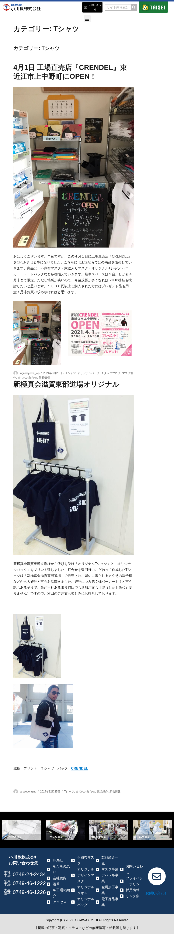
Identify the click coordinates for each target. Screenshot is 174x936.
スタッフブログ (111, 373)
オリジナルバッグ (88, 373)
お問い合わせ (156, 893)
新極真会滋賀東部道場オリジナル (66, 384)
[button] (87, 18)
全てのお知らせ (27, 377)
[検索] (134, 7)
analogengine (28, 791)
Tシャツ (71, 373)
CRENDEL (79, 768)
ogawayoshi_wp (29, 373)
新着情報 (44, 377)
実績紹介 (102, 791)
